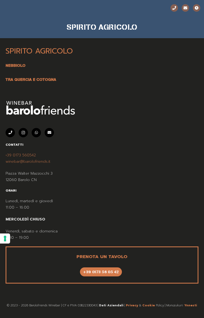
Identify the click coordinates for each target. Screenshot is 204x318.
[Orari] (196, 8)
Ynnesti (190, 305)
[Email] (185, 8)
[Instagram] (23, 132)
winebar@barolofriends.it (28, 161)
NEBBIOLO (16, 65)
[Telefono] (174, 8)
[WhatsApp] (36, 132)
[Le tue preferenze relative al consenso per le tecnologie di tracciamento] (5, 238)
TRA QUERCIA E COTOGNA (31, 79)
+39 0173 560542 (21, 155)
